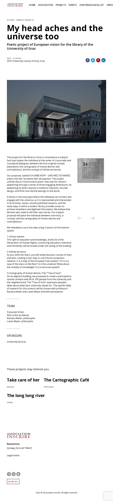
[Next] (92, 218)
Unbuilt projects (25, 20)
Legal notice (13, 455)
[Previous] (80, 218)
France (10, 387)
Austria (11, 20)
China (10, 402)
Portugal (49, 387)
